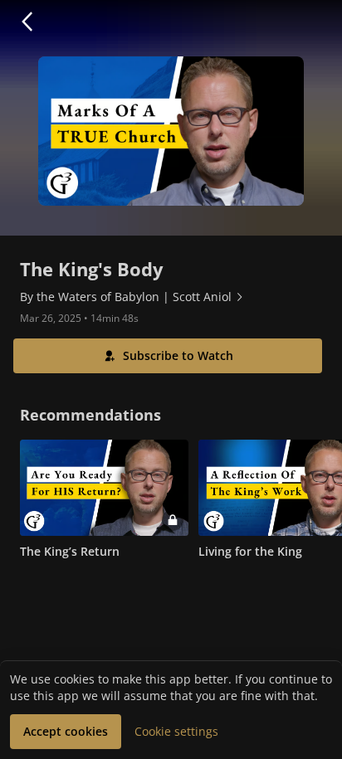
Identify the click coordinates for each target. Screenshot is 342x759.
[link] (132, 297)
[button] (26, 21)
